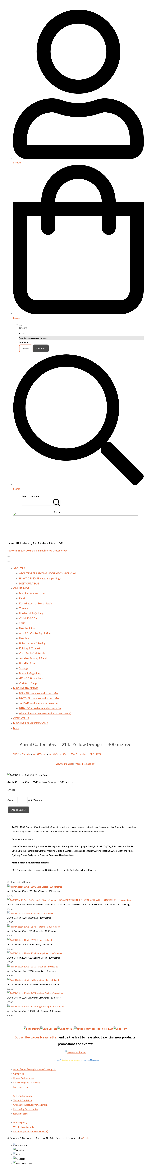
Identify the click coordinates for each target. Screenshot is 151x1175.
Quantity (11, 800)
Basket (25, 348)
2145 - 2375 (95, 754)
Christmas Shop (28, 683)
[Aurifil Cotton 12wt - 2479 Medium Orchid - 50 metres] (35, 993)
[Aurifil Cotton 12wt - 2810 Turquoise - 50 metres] (32, 966)
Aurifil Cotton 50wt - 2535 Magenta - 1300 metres (32, 931)
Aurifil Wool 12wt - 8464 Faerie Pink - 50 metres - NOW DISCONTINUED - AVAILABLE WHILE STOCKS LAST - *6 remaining (68, 904)
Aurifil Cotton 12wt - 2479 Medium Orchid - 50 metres (34, 997)
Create (85, 1138)
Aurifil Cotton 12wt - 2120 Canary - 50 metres (30, 944)
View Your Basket (64, 763)
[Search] (56, 502)
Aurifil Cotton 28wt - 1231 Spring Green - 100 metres (33, 957)
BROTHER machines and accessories (39, 698)
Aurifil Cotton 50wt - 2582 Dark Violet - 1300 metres (33, 891)
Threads (23, 608)
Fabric (22, 598)
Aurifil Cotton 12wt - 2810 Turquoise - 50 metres (31, 971)
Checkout (40, 348)
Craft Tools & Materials (32, 653)
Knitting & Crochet (29, 648)
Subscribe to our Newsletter (36, 1037)
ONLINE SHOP (21, 588)
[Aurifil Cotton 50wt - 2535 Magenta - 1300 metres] (33, 926)
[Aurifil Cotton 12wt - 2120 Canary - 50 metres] (31, 940)
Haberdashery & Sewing (32, 643)
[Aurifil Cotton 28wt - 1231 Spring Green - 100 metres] (34, 953)
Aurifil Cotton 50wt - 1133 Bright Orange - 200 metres (34, 1011)
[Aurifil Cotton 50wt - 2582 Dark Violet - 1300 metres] (34, 886)
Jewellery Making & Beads (33, 658)
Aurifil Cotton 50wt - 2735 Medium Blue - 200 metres (33, 984)
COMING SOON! (28, 618)
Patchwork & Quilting (31, 613)
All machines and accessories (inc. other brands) (45, 713)
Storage (23, 668)
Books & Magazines (30, 673)
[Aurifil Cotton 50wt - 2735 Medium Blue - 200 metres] (34, 980)
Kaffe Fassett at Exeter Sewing (36, 603)
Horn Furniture (27, 663)
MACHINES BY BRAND (25, 688)
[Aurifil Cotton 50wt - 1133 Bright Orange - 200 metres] (35, 1006)
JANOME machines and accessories (38, 703)
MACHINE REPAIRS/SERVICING (30, 723)
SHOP (16, 754)
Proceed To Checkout (84, 763)
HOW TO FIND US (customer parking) (40, 578)
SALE (22, 623)
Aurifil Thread (39, 754)
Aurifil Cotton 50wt (58, 754)
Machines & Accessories (32, 593)
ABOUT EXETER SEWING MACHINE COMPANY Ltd (47, 573)
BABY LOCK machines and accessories (40, 708)
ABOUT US (19, 568)
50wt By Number (78, 754)
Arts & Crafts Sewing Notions (35, 633)
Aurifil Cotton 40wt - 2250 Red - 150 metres (29, 917)
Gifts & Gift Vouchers (31, 678)
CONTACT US (21, 718)
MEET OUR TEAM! (29, 583)
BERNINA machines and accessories (38, 693)
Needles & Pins (27, 628)
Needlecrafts (26, 638)
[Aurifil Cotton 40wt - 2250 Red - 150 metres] (30, 913)
